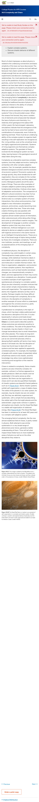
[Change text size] (35, 19)
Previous (6, 784)
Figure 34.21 (14, 386)
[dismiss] (36, 25)
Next (34, 784)
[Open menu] (2, 19)
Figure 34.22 (15, 410)
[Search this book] (30, 19)
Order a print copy (11, 792)
